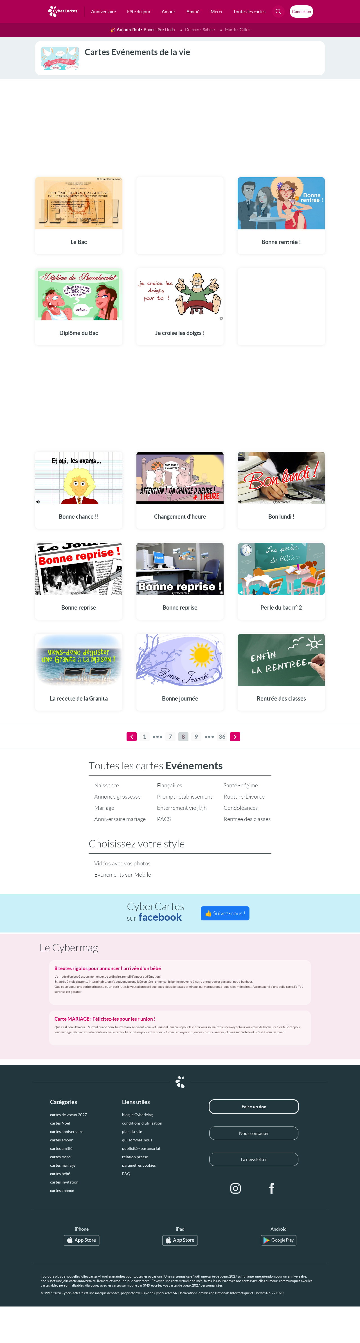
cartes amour (61, 1140)
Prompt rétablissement (184, 797)
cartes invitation (64, 1182)
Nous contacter (254, 1133)
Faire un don (254, 1106)
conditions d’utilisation (142, 1123)
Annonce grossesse (117, 797)
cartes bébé (60, 1173)
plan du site (132, 1131)
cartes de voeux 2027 (68, 1114)
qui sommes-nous (137, 1140)
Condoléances (241, 808)
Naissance (106, 785)
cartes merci (60, 1157)
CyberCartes (155, 911)
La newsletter (254, 1159)
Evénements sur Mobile (122, 875)
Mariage (104, 808)
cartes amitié (61, 1148)
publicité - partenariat (141, 1148)
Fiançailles (169, 785)
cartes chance (62, 1190)
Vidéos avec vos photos (122, 863)
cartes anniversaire (66, 1131)
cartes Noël (60, 1123)
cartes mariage (62, 1165)
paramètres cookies (139, 1165)
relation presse (135, 1157)
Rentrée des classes (247, 819)
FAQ (126, 1173)
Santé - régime (241, 785)
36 (222, 736)
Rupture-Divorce (244, 797)
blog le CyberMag (137, 1114)
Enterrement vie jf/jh (182, 808)
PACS (164, 819)
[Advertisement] (180, 124)
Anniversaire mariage (120, 819)
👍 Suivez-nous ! (225, 913)
